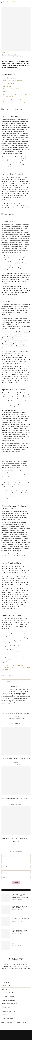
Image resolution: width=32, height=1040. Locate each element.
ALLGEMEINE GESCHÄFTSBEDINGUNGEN (14, 1022)
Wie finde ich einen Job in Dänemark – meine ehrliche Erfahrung (21, 918)
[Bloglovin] (23, 2)
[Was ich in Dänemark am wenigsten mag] (5, 945)
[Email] (21, 2)
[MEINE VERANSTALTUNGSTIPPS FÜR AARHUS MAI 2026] (5, 933)
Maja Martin (6, 57)
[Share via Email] (24, 681)
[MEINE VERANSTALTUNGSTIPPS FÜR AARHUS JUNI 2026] (16, 780)
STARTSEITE (5, 982)
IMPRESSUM (5, 1015)
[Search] (30, 2)
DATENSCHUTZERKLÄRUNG (10, 1018)
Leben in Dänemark (7, 675)
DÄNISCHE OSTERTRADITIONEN (12, 666)
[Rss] (24, 2)
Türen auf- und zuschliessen (12, 99)
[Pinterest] (20, 2)
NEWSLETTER (5, 985)
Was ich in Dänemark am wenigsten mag (21, 942)
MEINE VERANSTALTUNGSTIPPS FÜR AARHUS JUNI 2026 (20, 907)
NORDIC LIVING (6, 1007)
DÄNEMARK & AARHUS (8, 1000)
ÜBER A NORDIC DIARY (8, 1011)
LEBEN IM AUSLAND (7, 996)
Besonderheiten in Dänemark (13, 81)
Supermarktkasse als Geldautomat (15, 89)
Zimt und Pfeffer (8, 83)
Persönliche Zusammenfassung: (14, 102)
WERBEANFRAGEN (7, 992)
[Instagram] (18, 2)
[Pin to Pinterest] (23, 681)
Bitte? (5, 91)
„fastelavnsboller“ (7, 556)
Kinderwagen (7, 86)
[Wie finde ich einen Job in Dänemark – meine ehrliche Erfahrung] (16, 820)
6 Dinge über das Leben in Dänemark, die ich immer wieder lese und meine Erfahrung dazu (20, 896)
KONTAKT (4, 989)
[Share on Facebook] (20, 681)
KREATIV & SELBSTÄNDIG (9, 1004)
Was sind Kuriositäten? (11, 78)
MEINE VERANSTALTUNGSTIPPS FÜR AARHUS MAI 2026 (20, 930)
